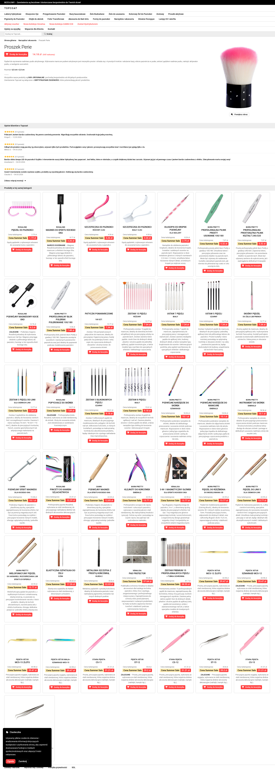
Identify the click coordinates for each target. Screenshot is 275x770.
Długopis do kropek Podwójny (175, 230)
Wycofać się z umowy (33, 767)
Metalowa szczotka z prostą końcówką (99, 573)
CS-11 (98, 661)
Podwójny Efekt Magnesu (22, 490)
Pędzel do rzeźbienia (213, 490)
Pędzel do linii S (252, 490)
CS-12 (175, 661)
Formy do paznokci (101, 19)
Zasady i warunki (11, 767)
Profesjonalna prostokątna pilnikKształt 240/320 (252, 231)
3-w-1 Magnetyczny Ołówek (175, 490)
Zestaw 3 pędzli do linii (22, 401)
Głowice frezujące (146, 19)
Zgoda (10, 761)
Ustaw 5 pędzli (213, 315)
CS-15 (251, 661)
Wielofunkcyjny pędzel (22, 574)
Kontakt (51, 29)
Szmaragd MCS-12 (252, 572)
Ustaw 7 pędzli (175, 315)
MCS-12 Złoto (213, 572)
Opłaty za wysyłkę (12, 29)
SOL (73, 767)
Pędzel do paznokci (22, 228)
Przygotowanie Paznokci (54, 14)
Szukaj (49, 34)
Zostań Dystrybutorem (87, 24)
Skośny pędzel (252, 315)
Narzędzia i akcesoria (124, 19)
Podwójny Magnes (99, 490)
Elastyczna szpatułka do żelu (60, 573)
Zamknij (22, 761)
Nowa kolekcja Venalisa (34, 24)
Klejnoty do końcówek (137, 490)
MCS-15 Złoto (22, 661)
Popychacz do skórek (60, 401)
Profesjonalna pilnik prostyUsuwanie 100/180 (213, 231)
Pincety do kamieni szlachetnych (60, 490)
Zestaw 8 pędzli (137, 401)
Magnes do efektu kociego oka (60, 230)
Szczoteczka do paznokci (99, 228)
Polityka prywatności (57, 767)
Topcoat (10, 8)
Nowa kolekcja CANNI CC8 (61, 24)
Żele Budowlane (97, 14)
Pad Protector (137, 572)
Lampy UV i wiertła (167, 19)
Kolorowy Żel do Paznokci (140, 14)
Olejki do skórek (36, 19)
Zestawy (160, 14)
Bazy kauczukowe (77, 14)
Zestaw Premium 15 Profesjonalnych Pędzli (175, 573)
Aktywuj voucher (11, 24)
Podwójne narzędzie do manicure (213, 404)
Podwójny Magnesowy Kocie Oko (22, 317)
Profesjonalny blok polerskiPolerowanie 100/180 (60, 318)
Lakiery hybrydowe (12, 14)
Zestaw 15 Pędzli (137, 315)
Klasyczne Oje (32, 14)
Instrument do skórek (251, 403)
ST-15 (213, 661)
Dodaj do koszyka (17, 54)
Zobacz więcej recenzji (14, 181)
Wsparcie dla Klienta (34, 29)
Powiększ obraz (240, 114)
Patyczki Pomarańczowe (99, 316)
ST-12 (137, 661)
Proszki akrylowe (176, 14)
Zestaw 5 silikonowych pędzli (99, 402)
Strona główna (10, 40)
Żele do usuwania (117, 14)
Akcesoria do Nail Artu (78, 19)
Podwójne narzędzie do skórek (175, 404)
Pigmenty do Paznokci (14, 19)
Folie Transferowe (56, 19)
